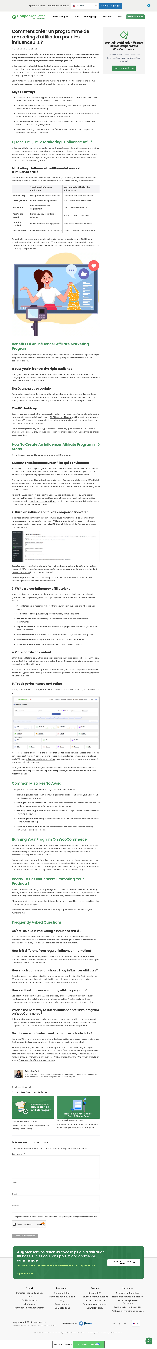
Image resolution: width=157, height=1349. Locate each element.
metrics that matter (55, 753)
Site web (15, 1205)
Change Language (110, 5)
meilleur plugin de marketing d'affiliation (30, 1057)
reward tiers (75, 770)
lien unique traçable (36, 154)
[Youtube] (125, 1324)
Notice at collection (63, 1344)
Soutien (107, 16)
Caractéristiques (60, 16)
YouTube (51, 639)
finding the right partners (41, 468)
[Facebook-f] (120, 1324)
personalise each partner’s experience (47, 770)
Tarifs (76, 16)
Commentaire (18, 1154)
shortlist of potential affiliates (43, 501)
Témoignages (91, 16)
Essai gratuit (134, 16)
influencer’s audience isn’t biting (40, 759)
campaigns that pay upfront (30, 428)
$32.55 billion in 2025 (37, 892)
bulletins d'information (75, 639)
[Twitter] (114, 1324)
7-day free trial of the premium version (36, 1060)
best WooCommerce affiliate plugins (68, 869)
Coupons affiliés (28, 753)
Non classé (27, 1087)
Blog (120, 16)
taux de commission (21, 572)
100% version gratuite (86, 1057)
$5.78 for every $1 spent (60, 417)
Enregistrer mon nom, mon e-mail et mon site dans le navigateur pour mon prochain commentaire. (55, 1217)
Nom (14, 1183)
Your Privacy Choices (86, 1344)
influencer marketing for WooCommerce (77, 866)
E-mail (15, 1194)
